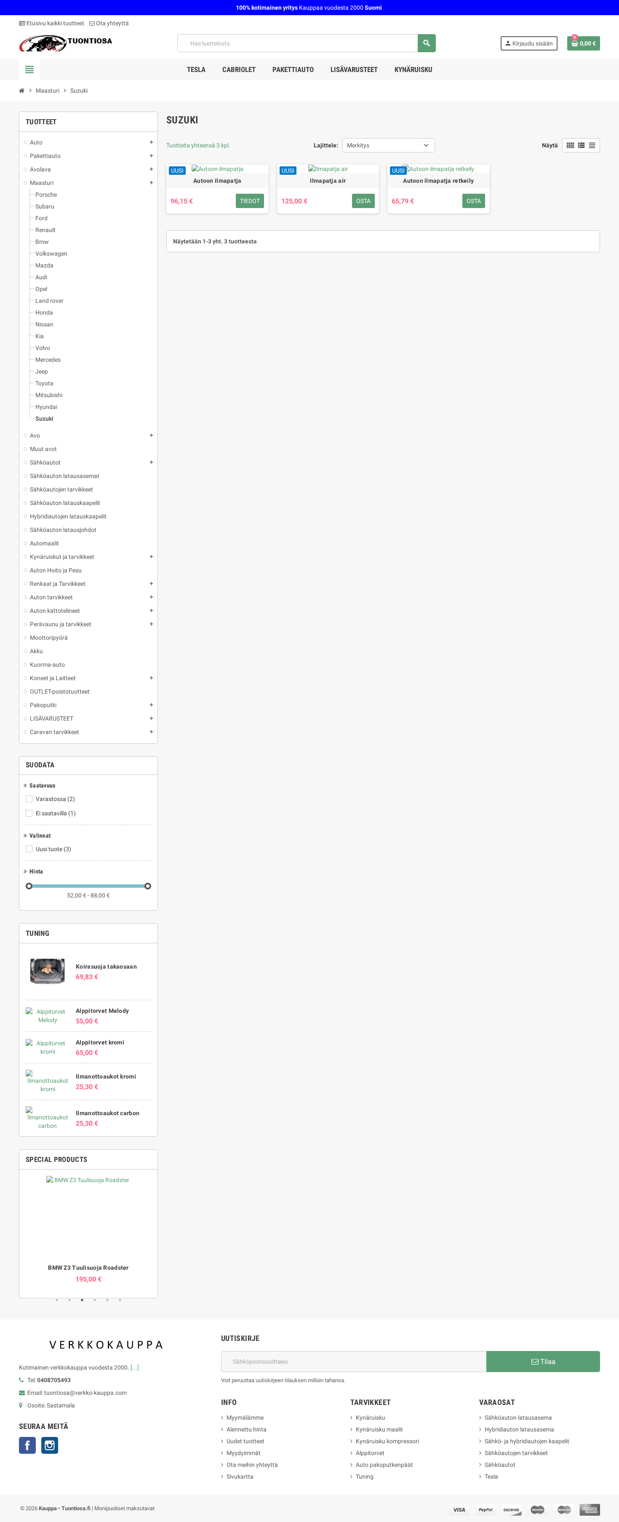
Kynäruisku (370, 1417)
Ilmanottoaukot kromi (106, 1076)
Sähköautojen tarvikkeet (516, 1453)
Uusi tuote (53, 849)
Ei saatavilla (56, 813)
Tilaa (547, 1361)
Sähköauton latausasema (518, 1417)
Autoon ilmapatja (217, 180)
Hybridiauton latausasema (519, 1429)
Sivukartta (240, 1476)
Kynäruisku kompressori (387, 1441)
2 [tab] (69, 1300)
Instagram (49, 1445)
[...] (135, 1367)
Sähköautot (500, 1464)
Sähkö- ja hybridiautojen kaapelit (527, 1441)
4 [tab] (95, 1300)
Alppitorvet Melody (102, 1010)
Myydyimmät (244, 1453)
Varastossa (55, 799)
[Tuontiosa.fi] (65, 42)
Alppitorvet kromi (100, 1042)
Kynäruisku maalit (379, 1429)
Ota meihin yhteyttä (252, 1464)
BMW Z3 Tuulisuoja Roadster (88, 1267)
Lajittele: (326, 145)
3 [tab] (82, 1300)
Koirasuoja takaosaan (106, 966)
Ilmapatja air (328, 180)
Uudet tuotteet (245, 1441)
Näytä (550, 145)
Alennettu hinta (247, 1429)
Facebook (27, 1445)
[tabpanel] (88, 1230)
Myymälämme (245, 1417)
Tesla (491, 1476)
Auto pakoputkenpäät (384, 1464)
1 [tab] (57, 1300)
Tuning (365, 1476)
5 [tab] (107, 1300)
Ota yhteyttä (112, 23)
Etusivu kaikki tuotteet (54, 23)
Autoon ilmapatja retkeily (438, 180)
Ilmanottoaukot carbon (107, 1113)
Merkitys (358, 145)
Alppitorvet (370, 1453)
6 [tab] (120, 1300)
